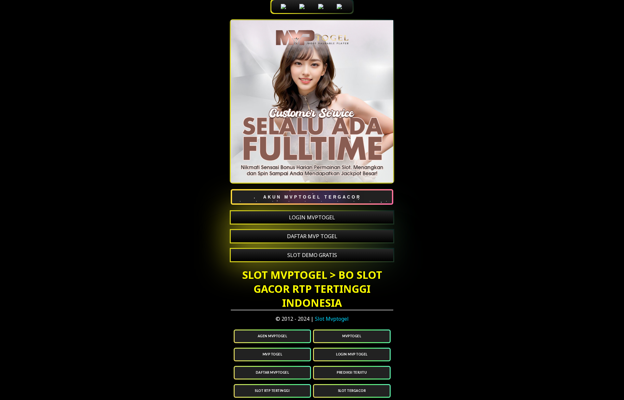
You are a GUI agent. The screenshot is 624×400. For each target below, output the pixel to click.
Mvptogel (351, 336)
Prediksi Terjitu (352, 372)
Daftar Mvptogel (272, 372)
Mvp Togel (272, 354)
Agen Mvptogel (272, 336)
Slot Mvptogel (332, 318)
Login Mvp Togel (352, 354)
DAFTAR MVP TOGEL (312, 236)
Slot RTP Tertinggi (272, 391)
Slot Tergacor (352, 391)
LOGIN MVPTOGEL (312, 217)
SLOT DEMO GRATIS (312, 255)
